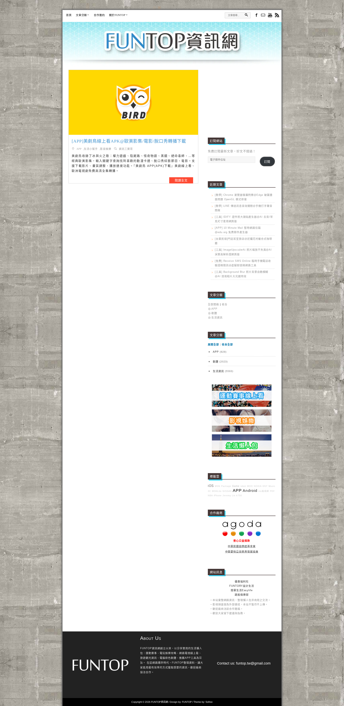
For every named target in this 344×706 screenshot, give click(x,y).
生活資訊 (217, 317)
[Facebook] (256, 15)
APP (79, 148)
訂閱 (267, 161)
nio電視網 (263, 491)
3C (209, 491)
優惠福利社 (242, 581)
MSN (217, 486)
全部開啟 (213, 304)
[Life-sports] (242, 406)
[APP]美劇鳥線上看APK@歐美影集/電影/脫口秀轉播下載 (129, 141)
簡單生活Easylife (242, 590)
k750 (239, 495)
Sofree (209, 702)
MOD (250, 486)
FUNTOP (187, 702)
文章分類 (81, 15)
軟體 (214, 313)
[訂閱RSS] (277, 15)
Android (250, 490)
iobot (243, 486)
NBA (210, 495)
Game (235, 486)
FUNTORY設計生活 (241, 585)
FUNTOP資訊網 (172, 46)
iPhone (218, 495)
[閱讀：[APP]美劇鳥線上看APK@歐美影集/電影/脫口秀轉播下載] (133, 102)
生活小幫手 (91, 148)
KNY (265, 486)
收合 (224, 304)
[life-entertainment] (242, 430)
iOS (211, 485)
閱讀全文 (181, 180)
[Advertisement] (242, 98)
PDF (272, 491)
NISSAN (227, 491)
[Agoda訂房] (241, 535)
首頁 (69, 15)
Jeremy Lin (229, 495)
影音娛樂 (105, 148)
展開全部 (213, 344)
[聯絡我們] (263, 15)
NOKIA (258, 486)
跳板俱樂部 (242, 594)
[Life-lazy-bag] (242, 455)
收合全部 (227, 344)
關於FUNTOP (117, 15)
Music (272, 486)
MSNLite (217, 491)
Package (226, 486)
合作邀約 (99, 15)
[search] (246, 15)
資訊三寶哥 (126, 148)
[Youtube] (270, 15)
